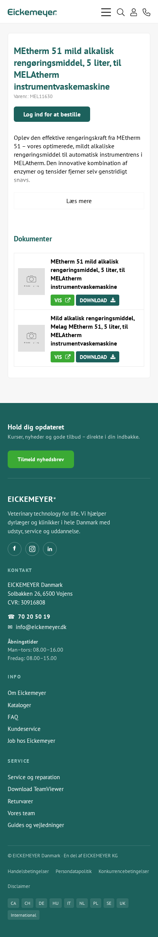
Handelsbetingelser (28, 871)
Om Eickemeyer (27, 692)
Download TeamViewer (36, 789)
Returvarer (20, 801)
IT (69, 903)
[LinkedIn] (50, 549)
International (23, 915)
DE (41, 903)
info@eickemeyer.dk (41, 627)
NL (82, 903)
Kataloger (19, 705)
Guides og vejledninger (36, 825)
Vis (58, 300)
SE (109, 903)
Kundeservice (24, 728)
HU (56, 903)
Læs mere (79, 201)
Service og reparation (34, 777)
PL (95, 903)
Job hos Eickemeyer (31, 740)
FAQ (13, 717)
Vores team (21, 813)
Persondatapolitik (74, 871)
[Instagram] (32, 549)
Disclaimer (19, 886)
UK (122, 903)
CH (27, 903)
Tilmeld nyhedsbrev (41, 459)
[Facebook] (14, 549)
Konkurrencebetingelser (124, 871)
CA (13, 903)
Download (94, 300)
